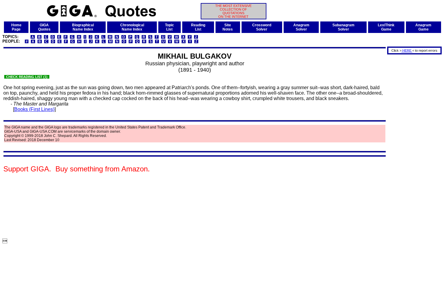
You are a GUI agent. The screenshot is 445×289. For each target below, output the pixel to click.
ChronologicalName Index (132, 27)
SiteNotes (227, 27)
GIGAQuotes (44, 27)
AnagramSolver (301, 27)
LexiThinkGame (386, 27)
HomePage (16, 27)
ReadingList (198, 27)
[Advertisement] (412, 146)
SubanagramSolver (343, 27)
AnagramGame (423, 27)
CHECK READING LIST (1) (26, 77)
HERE (406, 50)
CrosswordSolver (261, 27)
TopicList (169, 27)
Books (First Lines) (34, 109)
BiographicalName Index (83, 27)
